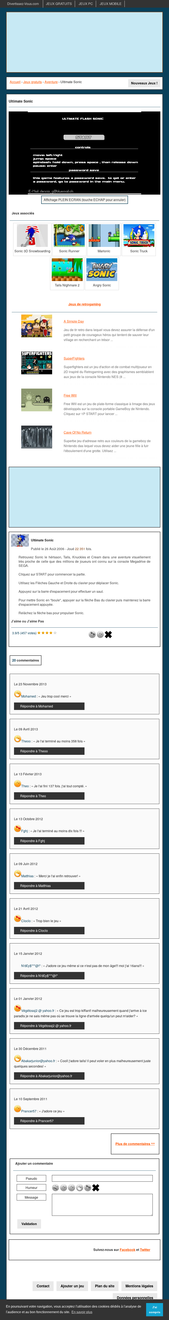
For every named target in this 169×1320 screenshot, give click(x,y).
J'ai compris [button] (154, 1310)
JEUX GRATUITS (59, 3)
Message (31, 1197)
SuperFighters (74, 358)
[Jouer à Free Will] (37, 411)
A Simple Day (74, 321)
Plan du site (104, 1285)
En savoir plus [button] (82, 1312)
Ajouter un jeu (72, 1285)
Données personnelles (135, 1297)
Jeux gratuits (32, 81)
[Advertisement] (84, 42)
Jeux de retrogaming (84, 304)
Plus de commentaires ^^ (135, 1143)
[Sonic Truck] (138, 224)
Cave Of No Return (78, 432)
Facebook (127, 1249)
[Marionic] (104, 224)
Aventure (51, 81)
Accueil (15, 81)
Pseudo (31, 1178)
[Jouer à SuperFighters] (37, 374)
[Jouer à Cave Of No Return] (37, 448)
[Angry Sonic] (101, 258)
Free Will (70, 395)
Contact (43, 1285)
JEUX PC (86, 3)
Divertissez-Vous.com (23, 3)
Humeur (31, 1187)
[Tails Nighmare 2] (67, 258)
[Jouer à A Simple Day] (37, 337)
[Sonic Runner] (69, 224)
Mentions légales (139, 1285)
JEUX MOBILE (111, 3)
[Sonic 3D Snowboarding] (32, 224)
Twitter (145, 1249)
